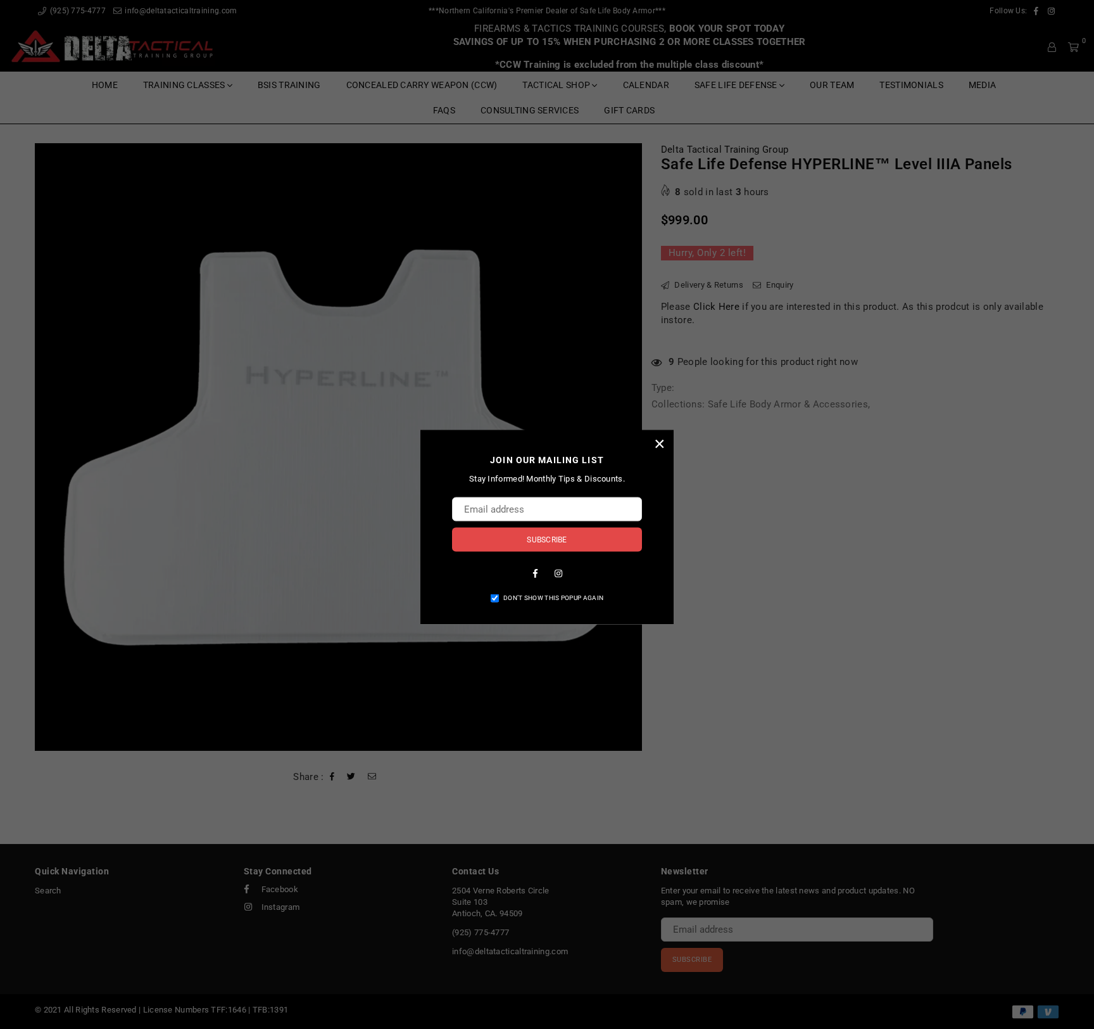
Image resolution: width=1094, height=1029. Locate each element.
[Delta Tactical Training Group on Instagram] (558, 572)
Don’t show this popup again (553, 597)
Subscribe (547, 539)
